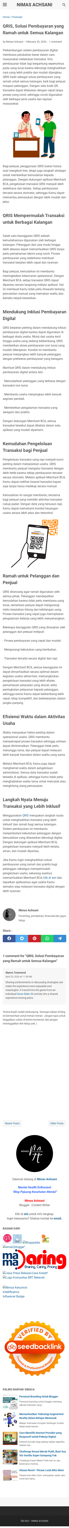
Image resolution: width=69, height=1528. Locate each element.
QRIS (25, 815)
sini (26, 1214)
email (57, 1218)
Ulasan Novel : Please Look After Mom (41, 1470)
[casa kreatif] (25, 1273)
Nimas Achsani (47, 1179)
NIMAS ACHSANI (34, 4)
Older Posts (56, 1123)
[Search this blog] (64, 5)
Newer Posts (12, 1123)
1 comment (55, 41)
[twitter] (21, 938)
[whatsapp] (47, 938)
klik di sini (49, 877)
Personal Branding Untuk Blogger (38, 1396)
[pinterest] (34, 938)
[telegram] (60, 938)
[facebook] (9, 938)
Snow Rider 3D (25, 993)
